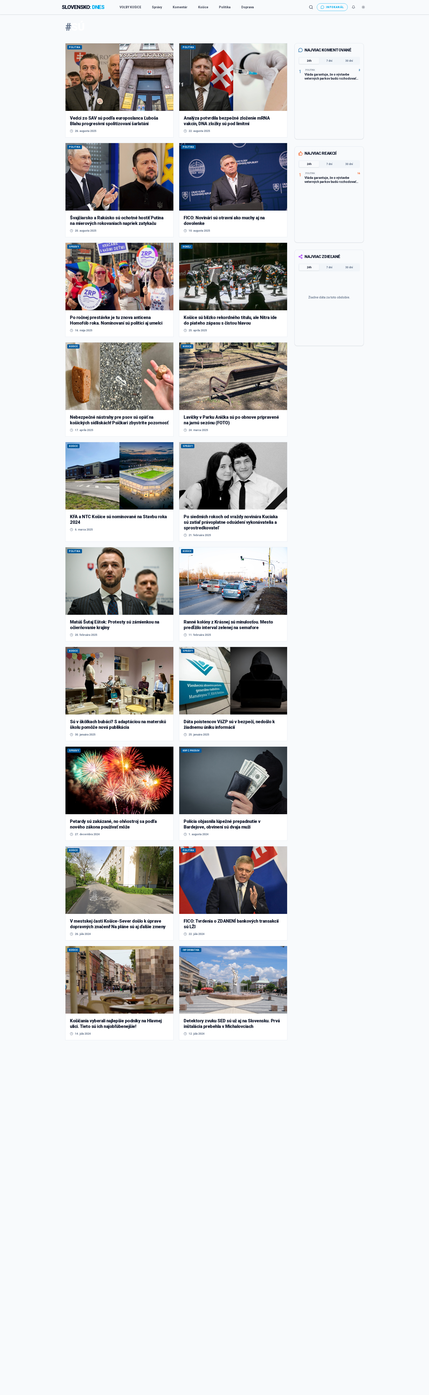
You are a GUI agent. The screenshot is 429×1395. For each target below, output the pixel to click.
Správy (157, 7)
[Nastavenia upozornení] (353, 7)
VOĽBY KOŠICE (130, 7)
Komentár (180, 7)
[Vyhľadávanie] (311, 7)
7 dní (329, 60)
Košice (203, 7)
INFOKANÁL (335, 7)
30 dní (349, 60)
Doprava (247, 7)
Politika (225, 7)
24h (309, 60)
